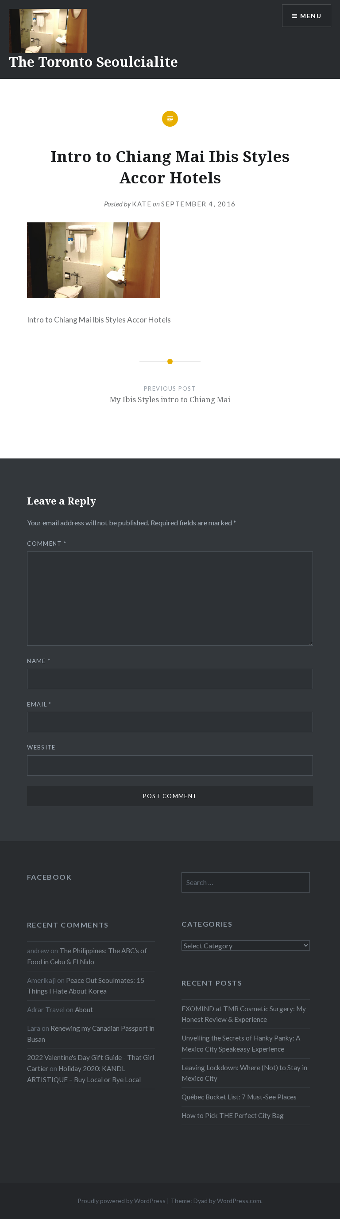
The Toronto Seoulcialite (93, 62)
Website (41, 747)
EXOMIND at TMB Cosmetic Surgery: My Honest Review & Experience (244, 1014)
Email (39, 704)
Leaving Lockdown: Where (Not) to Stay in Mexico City (244, 1073)
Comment (46, 543)
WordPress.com (239, 1200)
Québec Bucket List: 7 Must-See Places (239, 1097)
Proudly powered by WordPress (121, 1200)
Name (38, 660)
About (84, 1009)
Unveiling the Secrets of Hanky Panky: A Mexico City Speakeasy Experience (241, 1043)
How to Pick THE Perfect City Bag (233, 1115)
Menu (310, 15)
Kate (141, 204)
